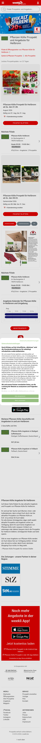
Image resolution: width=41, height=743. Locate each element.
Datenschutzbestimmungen (29, 340)
